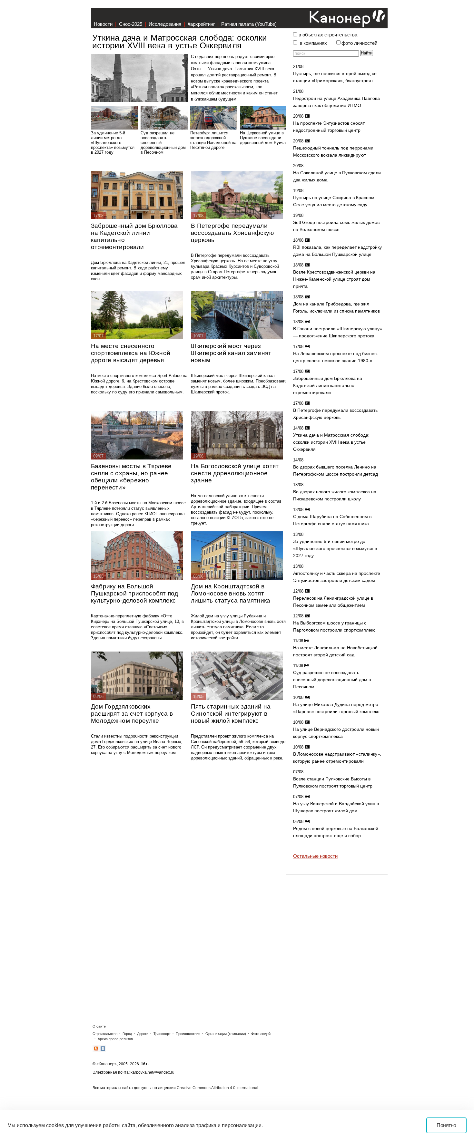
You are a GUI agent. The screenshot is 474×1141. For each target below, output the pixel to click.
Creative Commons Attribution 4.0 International (217, 1088)
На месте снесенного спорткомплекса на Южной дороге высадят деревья (130, 353)
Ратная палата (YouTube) (249, 24)
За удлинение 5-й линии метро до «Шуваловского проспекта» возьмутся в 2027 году (112, 143)
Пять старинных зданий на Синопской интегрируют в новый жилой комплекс (231, 713)
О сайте (99, 1026)
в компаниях (313, 43)
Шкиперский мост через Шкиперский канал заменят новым (231, 353)
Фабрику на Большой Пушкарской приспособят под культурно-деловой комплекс (134, 593)
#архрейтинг (201, 24)
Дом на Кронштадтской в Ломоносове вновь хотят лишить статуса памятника (230, 593)
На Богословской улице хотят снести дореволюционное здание (235, 473)
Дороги (142, 1034)
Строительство (105, 1034)
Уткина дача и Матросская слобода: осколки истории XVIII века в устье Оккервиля (179, 41)
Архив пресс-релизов (115, 1039)
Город (127, 1034)
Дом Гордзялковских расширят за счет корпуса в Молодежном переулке (132, 713)
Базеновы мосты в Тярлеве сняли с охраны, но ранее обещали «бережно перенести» (131, 477)
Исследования (165, 24)
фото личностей (359, 43)
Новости (103, 24)
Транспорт (162, 1034)
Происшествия (188, 1034)
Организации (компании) (225, 1034)
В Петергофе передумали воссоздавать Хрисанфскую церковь (232, 232)
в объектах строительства (328, 34)
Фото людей (261, 1034)
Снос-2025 (130, 24)
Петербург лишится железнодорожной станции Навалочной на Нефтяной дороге (213, 140)
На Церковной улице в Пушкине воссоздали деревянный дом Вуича (263, 138)
